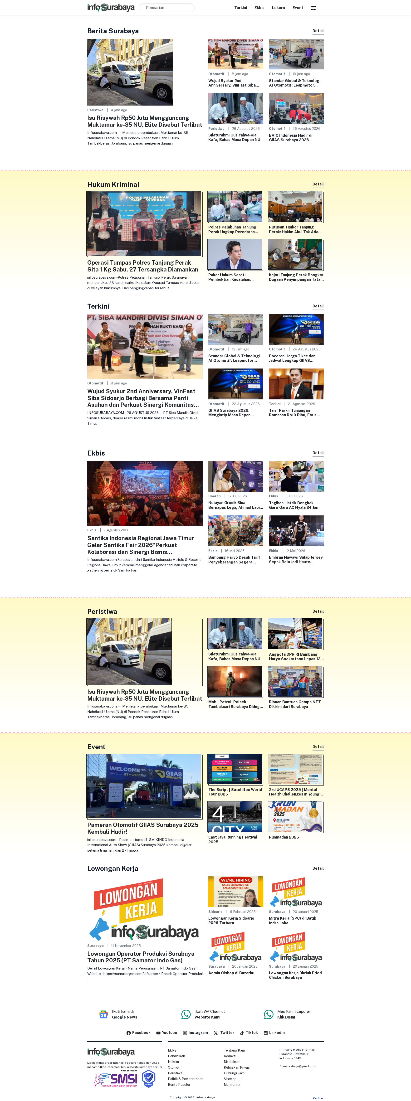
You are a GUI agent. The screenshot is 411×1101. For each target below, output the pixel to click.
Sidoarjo (215, 912)
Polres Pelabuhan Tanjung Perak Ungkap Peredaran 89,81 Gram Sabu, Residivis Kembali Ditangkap (233, 229)
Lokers (278, 7)
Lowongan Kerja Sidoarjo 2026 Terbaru (231, 920)
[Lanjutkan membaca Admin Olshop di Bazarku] (235, 946)
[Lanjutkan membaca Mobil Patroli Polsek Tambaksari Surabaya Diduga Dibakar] (235, 682)
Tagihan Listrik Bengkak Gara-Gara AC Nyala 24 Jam (294, 505)
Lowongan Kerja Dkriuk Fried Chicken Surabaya (295, 975)
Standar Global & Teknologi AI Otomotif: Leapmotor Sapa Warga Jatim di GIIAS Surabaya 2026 (294, 82)
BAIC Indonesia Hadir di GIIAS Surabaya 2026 (290, 137)
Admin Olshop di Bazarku (231, 973)
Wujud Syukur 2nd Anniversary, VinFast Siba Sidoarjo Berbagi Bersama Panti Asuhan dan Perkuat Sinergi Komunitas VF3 (232, 82)
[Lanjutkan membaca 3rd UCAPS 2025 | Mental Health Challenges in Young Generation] (296, 770)
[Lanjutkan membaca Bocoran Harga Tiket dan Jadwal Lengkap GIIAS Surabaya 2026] (296, 329)
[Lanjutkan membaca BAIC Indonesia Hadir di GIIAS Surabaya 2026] (296, 108)
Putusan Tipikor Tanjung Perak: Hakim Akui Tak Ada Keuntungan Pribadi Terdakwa (293, 229)
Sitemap (230, 1079)
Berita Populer (179, 1084)
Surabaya (95, 946)
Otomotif (216, 74)
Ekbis (259, 7)
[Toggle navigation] (314, 8)
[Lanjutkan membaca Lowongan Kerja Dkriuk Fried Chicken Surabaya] (296, 946)
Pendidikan (176, 1056)
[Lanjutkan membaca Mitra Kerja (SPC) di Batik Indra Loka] (296, 891)
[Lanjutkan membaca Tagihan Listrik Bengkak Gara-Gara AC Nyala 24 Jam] (296, 476)
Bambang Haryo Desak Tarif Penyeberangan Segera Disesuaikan (234, 559)
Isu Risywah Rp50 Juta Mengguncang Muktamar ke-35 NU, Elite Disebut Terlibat (144, 121)
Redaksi (230, 1056)
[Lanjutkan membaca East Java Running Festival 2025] (235, 817)
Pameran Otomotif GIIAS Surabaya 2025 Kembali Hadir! (142, 828)
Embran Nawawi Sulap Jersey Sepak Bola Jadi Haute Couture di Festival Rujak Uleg (296, 559)
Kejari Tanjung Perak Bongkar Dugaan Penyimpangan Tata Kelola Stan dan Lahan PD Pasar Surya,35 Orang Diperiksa (296, 277)
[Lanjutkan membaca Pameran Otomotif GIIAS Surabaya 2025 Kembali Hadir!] (145, 787)
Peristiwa (95, 110)
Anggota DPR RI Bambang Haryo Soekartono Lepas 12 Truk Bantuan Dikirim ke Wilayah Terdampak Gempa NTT (294, 656)
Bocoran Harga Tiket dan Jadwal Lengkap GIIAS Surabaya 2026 (292, 358)
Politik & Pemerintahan (185, 1079)
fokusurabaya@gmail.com (297, 1066)
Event (298, 7)
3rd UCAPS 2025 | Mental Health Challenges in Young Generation (294, 791)
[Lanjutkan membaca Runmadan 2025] (296, 817)
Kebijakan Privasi (237, 1067)
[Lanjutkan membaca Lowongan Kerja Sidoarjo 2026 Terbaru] (235, 891)
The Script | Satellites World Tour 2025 (235, 791)
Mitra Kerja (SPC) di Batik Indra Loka (292, 920)
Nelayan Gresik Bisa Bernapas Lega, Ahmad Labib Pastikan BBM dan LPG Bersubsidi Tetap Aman (235, 504)
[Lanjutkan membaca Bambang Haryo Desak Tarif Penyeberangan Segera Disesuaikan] (235, 530)
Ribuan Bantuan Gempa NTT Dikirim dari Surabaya (295, 704)
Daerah (214, 496)
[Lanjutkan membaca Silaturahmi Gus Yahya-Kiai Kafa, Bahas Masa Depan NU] (235, 108)
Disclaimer (232, 1062)
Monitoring (232, 1084)
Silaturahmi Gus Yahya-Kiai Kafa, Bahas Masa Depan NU (234, 137)
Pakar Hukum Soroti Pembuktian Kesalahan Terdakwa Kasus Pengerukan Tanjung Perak (235, 277)
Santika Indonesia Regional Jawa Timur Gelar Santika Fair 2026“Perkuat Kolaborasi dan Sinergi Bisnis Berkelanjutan (140, 545)
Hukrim (173, 1062)
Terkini (240, 7)
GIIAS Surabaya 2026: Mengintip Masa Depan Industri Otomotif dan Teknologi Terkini (229, 412)
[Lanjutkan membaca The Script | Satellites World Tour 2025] (235, 770)
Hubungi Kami (234, 1073)
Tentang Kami (234, 1050)
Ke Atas (318, 1098)
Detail (318, 31)
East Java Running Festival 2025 (232, 839)
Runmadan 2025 (284, 837)
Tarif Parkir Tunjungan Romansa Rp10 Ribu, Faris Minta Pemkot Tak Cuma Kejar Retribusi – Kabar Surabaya (293, 412)
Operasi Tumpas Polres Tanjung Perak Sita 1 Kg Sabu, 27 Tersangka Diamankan (142, 266)
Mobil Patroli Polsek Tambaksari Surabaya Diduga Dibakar (235, 704)
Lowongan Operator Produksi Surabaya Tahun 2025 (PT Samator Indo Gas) (141, 957)
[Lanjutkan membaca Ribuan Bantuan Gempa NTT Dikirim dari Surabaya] (296, 682)
